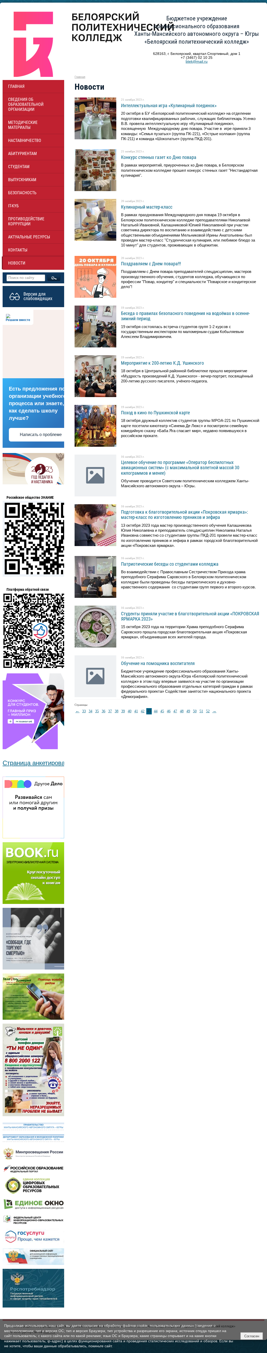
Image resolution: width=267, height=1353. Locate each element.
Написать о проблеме (41, 434)
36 (103, 711)
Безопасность (22, 192)
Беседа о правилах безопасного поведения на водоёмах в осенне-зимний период (185, 316)
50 (195, 711)
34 (90, 711)
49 (188, 711)
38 (116, 711)
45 (162, 711)
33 (84, 711)
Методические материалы (23, 125)
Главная (16, 86)
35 (97, 711)
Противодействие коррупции (26, 221)
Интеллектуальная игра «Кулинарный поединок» (169, 105)
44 (155, 711)
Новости (16, 263)
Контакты (17, 250)
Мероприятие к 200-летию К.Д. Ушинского (162, 363)
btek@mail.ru (197, 62)
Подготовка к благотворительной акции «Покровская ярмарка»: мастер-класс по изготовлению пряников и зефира (184, 514)
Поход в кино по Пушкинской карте (155, 412)
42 (142, 711)
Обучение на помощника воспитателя (158, 663)
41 (136, 711)
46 (169, 711)
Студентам (18, 166)
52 (208, 711)
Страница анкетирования (39, 762)
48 (182, 711)
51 (201, 711)
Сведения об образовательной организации (26, 104)
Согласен (251, 1336)
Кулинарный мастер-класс (146, 207)
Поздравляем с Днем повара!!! (151, 263)
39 (123, 711)
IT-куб (13, 205)
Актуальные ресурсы (29, 236)
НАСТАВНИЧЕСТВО (24, 140)
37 (110, 711)
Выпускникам (22, 179)
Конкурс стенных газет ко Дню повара (158, 157)
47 (175, 711)
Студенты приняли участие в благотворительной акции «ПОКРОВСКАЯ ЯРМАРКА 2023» (190, 616)
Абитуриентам (22, 153)
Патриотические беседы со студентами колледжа (170, 564)
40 (129, 711)
